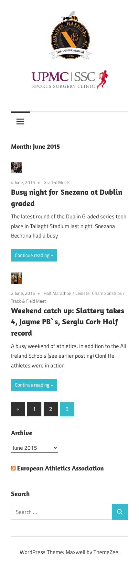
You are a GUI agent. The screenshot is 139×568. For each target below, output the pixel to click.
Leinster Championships (98, 293)
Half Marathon (57, 293)
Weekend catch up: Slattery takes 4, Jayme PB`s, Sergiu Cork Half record (67, 322)
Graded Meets (57, 182)
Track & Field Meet (28, 300)
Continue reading (32, 255)
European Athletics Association (60, 468)
